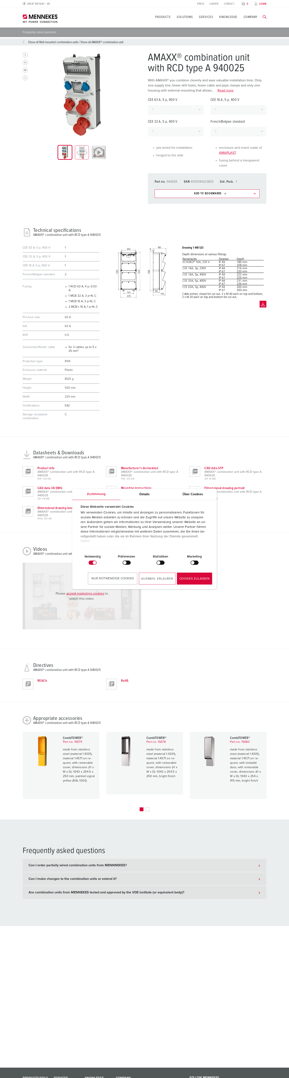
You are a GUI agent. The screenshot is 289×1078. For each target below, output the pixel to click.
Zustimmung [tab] (96, 494)
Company (250, 17)
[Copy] (25, 77)
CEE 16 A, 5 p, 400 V (225, 100)
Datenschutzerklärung (96, 548)
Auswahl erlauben (157, 578)
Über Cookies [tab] (193, 494)
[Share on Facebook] (25, 54)
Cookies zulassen (194, 578)
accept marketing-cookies (85, 593)
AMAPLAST (227, 152)
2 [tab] (147, 809)
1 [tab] (141, 809)
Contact (229, 4)
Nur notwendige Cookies (112, 578)
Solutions (185, 17)
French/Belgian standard (228, 122)
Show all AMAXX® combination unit (101, 42)
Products (163, 17)
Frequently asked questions (39, 32)
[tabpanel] (82, 94)
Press (200, 4)
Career (214, 4)
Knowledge (228, 17)
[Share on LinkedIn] (25, 62)
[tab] (65, 152)
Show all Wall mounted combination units (53, 42)
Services (206, 17)
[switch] (126, 563)
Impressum (124, 548)
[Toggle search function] (264, 17)
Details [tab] (144, 494)
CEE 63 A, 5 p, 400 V (163, 100)
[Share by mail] (25, 70)
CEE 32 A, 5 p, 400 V (163, 122)
